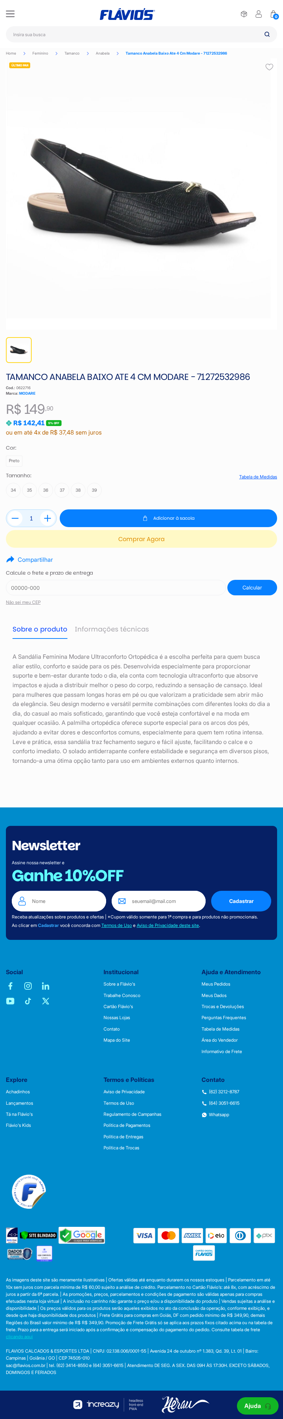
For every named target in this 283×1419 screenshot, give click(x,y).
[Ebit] (12, 1235)
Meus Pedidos (216, 984)
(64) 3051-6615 (224, 1103)
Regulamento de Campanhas (132, 1114)
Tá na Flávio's (19, 1114)
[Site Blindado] (38, 1235)
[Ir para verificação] (244, 14)
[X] (45, 1001)
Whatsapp (219, 1114)
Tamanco (72, 53)
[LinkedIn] (45, 986)
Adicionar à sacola (174, 518)
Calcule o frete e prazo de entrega (49, 573)
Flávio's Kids (18, 1125)
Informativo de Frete (222, 1051)
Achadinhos (18, 1091)
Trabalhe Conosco (122, 995)
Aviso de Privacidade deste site (168, 925)
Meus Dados (214, 995)
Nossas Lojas (117, 1017)
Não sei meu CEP (23, 602)
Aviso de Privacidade (124, 1091)
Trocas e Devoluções (223, 1006)
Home (11, 53)
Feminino (40, 53)
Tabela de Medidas (258, 477)
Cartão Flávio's (118, 1006)
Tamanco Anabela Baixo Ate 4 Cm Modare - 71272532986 (176, 53)
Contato (112, 1029)
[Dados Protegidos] (20, 1253)
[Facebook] (10, 986)
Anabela (102, 53)
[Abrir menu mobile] (10, 14)
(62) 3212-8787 (224, 1091)
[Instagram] (28, 986)
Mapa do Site (117, 1040)
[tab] (40, 629)
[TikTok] (28, 1001)
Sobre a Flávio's (119, 984)
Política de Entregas (123, 1136)
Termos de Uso (116, 925)
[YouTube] (10, 1001)
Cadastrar (241, 901)
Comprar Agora (141, 539)
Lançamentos (19, 1103)
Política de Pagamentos (127, 1125)
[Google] (82, 1235)
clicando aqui (19, 1336)
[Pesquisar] (267, 34)
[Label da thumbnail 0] (19, 350)
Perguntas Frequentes (224, 1017)
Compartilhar (35, 559)
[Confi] (44, 1253)
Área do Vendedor (220, 1040)
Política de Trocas (121, 1147)
